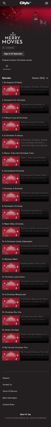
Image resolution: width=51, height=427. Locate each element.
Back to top (25, 414)
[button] (34, 90)
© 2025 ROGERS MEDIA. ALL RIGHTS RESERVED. (25, 418)
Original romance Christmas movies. (17, 60)
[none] (6, 378)
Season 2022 (38, 78)
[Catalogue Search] (4, 3)
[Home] (25, 3)
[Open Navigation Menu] (46, 3)
